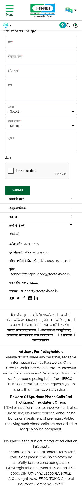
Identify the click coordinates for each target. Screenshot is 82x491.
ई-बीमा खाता (67, 335)
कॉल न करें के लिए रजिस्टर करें (22, 320)
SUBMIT (18, 190)
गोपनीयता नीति (32, 325)
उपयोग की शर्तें (50, 325)
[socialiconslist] (11, 298)
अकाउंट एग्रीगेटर (40, 340)
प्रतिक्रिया (46, 320)
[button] (71, 10)
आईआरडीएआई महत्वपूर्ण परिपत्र (56, 330)
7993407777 (31, 244)
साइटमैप (65, 325)
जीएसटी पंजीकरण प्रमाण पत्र (22, 330)
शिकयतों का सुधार (20, 314)
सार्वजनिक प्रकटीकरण (44, 314)
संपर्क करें (14, 233)
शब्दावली (63, 314)
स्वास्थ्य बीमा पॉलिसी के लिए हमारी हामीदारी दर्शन (30, 335)
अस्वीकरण (15, 325)
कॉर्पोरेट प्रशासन (64, 320)
